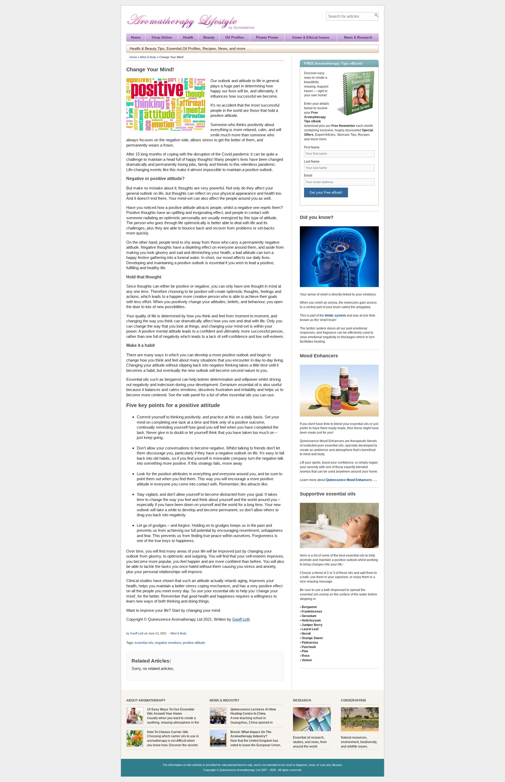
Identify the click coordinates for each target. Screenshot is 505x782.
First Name (312, 147)
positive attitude (194, 643)
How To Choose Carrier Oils (167, 732)
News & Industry (224, 700)
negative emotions (168, 643)
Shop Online (162, 37)
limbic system (335, 315)
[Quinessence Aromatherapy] (214, 31)
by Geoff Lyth (135, 633)
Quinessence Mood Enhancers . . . (351, 480)
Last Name (312, 161)
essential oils (144, 643)
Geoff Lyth (241, 619)
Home (135, 37)
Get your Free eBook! (326, 192)
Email (308, 175)
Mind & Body (148, 57)
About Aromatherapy (145, 700)
